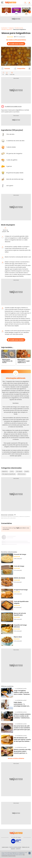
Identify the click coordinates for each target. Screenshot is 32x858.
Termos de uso (25, 847)
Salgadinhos (5, 471)
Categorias (11, 28)
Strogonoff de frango (21, 590)
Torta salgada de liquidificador (8, 474)
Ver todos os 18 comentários (16, 40)
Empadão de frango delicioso (20, 626)
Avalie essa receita (17, 44)
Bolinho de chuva (21, 474)
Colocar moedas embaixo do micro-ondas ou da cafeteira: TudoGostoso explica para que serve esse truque (22, 716)
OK (29, 853)
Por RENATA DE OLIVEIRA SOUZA (13, 106)
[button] (29, 12)
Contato (18, 848)
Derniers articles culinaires (16, 758)
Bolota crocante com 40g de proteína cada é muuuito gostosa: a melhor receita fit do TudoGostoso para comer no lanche (22, 751)
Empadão (26, 471)
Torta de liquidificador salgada (21, 602)
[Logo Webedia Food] (16, 841)
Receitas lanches (19, 28)
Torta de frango (19, 566)
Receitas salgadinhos (7, 29)
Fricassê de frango (20, 554)
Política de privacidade (15, 847)
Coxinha (12, 471)
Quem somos (5, 847)
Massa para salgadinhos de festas (7, 361)
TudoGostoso (4, 28)
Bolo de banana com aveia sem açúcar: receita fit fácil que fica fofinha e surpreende (22, 739)
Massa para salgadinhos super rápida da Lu (23, 361)
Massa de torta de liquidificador (20, 614)
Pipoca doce (18, 637)
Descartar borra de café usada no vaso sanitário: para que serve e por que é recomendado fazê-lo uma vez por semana (22, 728)
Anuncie (13, 848)
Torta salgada (19, 471)
